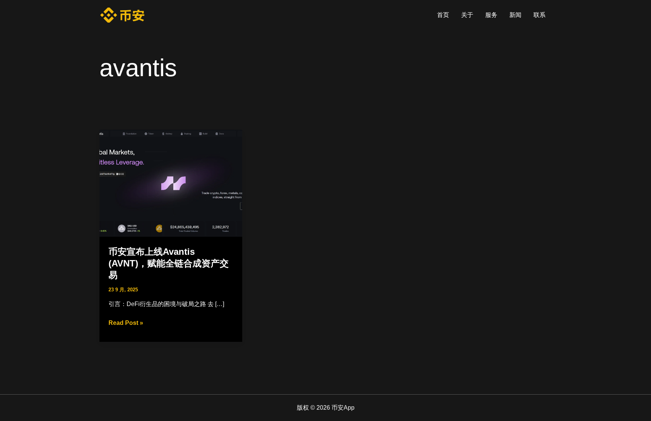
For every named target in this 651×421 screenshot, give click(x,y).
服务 (491, 15)
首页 (443, 15)
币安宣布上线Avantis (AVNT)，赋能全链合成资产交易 (168, 263)
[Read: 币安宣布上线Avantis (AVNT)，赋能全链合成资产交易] (170, 182)
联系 (539, 15)
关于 (467, 15)
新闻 (515, 15)
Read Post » (125, 323)
